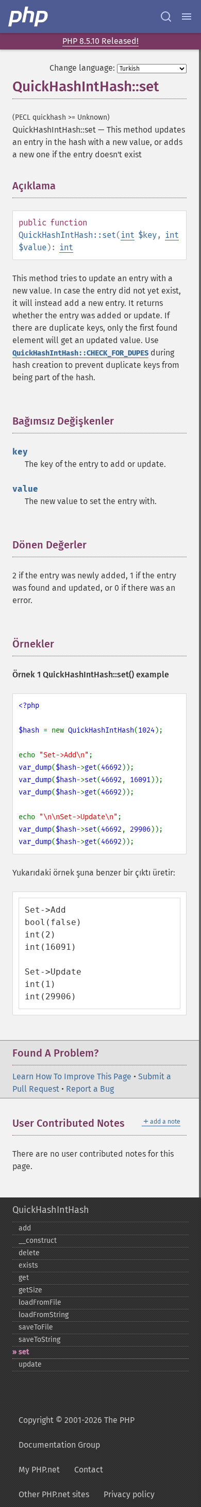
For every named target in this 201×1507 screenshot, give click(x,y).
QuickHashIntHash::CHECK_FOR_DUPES (80, 353)
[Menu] (186, 16)
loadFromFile (40, 1302)
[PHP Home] (28, 16)
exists (28, 1265)
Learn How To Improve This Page (71, 1076)
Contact (88, 1469)
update (30, 1364)
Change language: (82, 68)
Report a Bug (90, 1089)
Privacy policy (129, 1494)
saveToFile (36, 1327)
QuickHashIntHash (50, 1210)
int (128, 235)
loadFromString (44, 1314)
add (25, 1228)
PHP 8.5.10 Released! (100, 41)
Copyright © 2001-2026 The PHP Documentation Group (77, 1432)
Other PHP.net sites (54, 1494)
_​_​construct (38, 1240)
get (24, 1277)
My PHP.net (39, 1469)
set (24, 1352)
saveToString (39, 1339)
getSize (30, 1290)
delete (29, 1253)
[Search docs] (166, 16)
